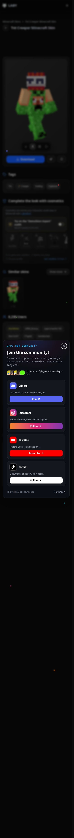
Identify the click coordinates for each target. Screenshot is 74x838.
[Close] (64, 346)
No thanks (59, 491)
